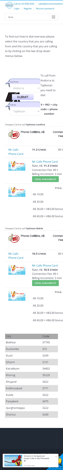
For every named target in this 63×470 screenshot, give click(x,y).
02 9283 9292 (28, 3)
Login (16, 8)
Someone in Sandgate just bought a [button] (36, 458)
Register (28, 8)
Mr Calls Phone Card (45, 161)
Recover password (45, 8)
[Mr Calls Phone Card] (16, 161)
